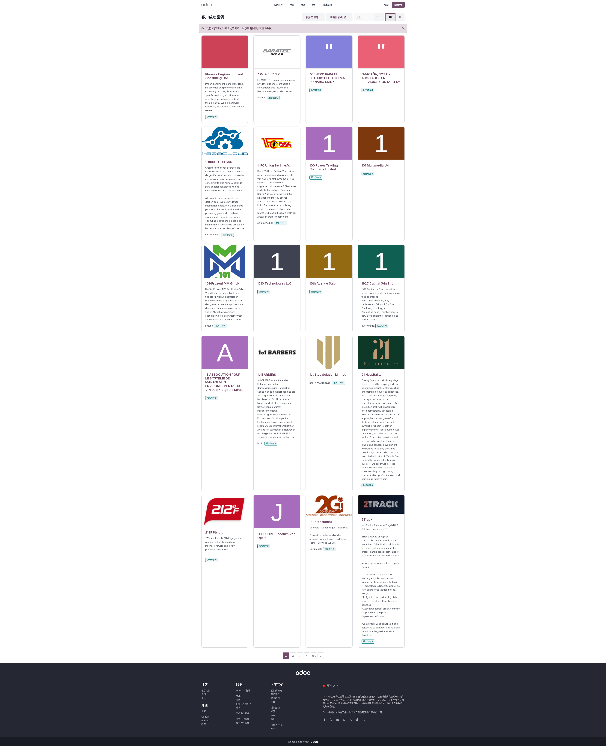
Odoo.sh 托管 (243, 690)
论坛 (203, 698)
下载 (203, 711)
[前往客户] (225, 52)
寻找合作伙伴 (242, 719)
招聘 (273, 702)
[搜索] (379, 17)
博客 (273, 715)
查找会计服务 (242, 713)
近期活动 (275, 707)
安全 (273, 728)
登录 (386, 4)
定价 (314, 4)
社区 (303, 4)
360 (314, 655)
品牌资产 (275, 694)
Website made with (299, 741)
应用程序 (278, 4)
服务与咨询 (312, 17)
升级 (238, 700)
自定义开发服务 (244, 703)
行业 (292, 4)
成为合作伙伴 (242, 722)
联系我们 (275, 698)
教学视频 (205, 690)
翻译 (203, 724)
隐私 (280, 724)
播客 (273, 711)
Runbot (205, 720)
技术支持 (327, 4)
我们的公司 (276, 690)
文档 (203, 694)
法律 (273, 724)
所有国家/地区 (338, 17)
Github (205, 716)
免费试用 (398, 5)
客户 (273, 719)
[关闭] (403, 28)
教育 (238, 707)
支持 (238, 696)
